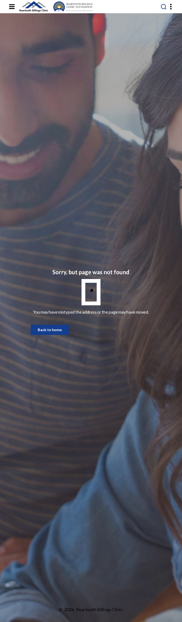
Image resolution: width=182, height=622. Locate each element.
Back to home (50, 329)
